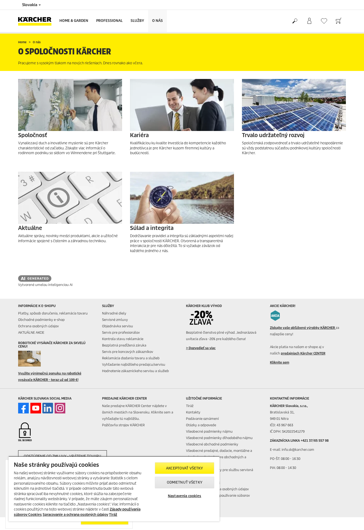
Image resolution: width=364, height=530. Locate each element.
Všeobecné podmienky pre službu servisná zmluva (219, 473)
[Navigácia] (182, 105)
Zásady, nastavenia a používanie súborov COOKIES (218, 498)
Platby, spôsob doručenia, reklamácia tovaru (53, 313)
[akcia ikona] (275, 315)
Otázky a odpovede (201, 425)
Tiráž (189, 406)
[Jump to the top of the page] (350, 519)
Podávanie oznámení (202, 419)
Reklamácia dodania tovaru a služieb (131, 358)
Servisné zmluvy (115, 320)
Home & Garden (73, 20)
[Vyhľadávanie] (294, 21)
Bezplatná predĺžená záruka (124, 345)
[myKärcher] (309, 21)
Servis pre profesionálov (121, 332)
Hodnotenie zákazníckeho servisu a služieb (135, 371)
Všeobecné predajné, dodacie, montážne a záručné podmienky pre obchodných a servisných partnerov (219, 457)
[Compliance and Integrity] (182, 198)
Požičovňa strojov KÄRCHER (123, 425)
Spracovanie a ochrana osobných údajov (75, 514)
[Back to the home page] (36, 21)
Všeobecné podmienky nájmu (209, 431)
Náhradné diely (114, 313)
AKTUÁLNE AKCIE (31, 332)
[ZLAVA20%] (205, 318)
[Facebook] (23, 408)
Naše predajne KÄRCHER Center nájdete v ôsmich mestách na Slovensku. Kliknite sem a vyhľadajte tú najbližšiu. (137, 412)
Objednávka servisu (117, 326)
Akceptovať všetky (184, 468)
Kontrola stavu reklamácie (122, 339)
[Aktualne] (70, 198)
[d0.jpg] (37, 358)
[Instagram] (60, 408)
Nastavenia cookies (184, 496)
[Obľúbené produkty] (324, 21)
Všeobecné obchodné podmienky (212, 444)
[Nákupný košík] (338, 21)
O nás (157, 20)
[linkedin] (47, 408)
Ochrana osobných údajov (38, 326)
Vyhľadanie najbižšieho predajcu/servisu (133, 364)
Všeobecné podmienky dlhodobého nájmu (219, 438)
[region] (114, 488)
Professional (109, 20)
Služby (137, 20)
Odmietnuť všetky (185, 482)
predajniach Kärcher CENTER (303, 353)
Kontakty (193, 412)
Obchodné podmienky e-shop (41, 320)
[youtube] (35, 408)
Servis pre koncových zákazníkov (127, 352)
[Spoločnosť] (70, 105)
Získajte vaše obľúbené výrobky (303, 328)
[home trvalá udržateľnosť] (294, 105)
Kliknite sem (279, 362)
